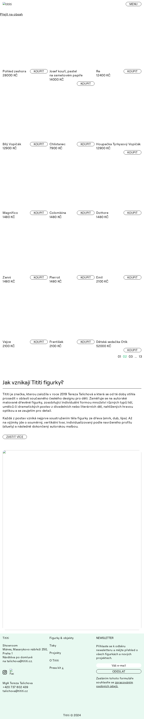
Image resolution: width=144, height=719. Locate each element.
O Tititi (54, 660)
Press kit (55, 667)
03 (131, 356)
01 (119, 356)
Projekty (55, 653)
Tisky (53, 645)
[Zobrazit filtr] (5, 18)
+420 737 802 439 (15, 687)
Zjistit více (14, 437)
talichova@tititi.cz (19, 661)
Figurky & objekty (62, 638)
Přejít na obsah (11, 14)
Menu (133, 4)
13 (140, 356)
